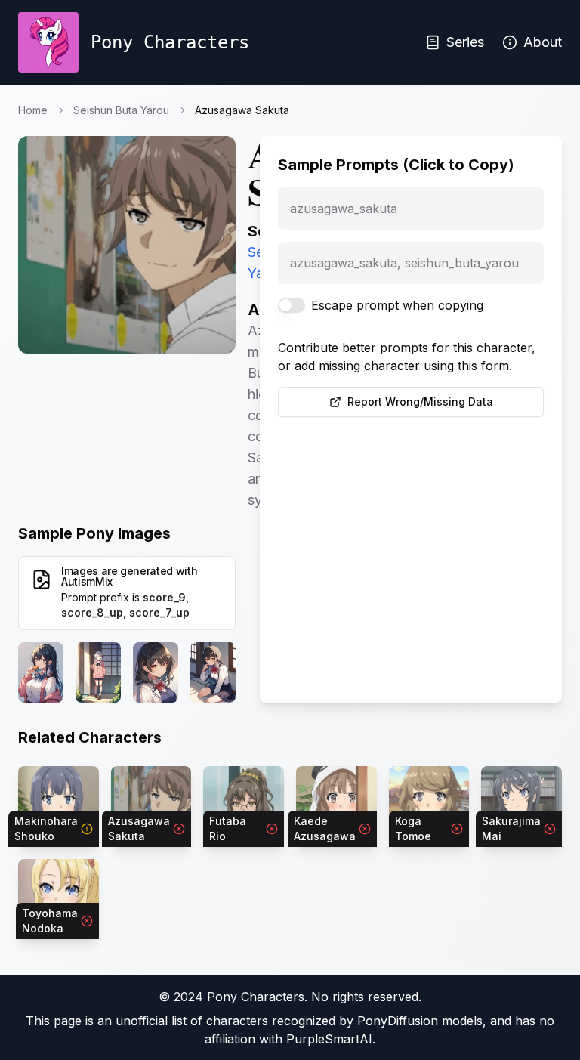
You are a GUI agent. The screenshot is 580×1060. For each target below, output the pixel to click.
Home (33, 110)
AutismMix (87, 581)
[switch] (291, 305)
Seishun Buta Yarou (121, 110)
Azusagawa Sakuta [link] (242, 110)
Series (465, 42)
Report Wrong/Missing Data (420, 401)
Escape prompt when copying (397, 305)
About (542, 42)
